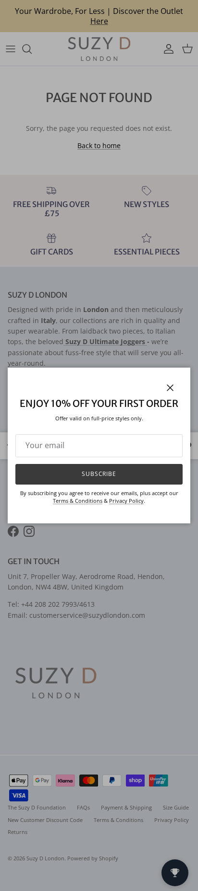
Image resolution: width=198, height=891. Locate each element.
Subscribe (99, 474)
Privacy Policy (126, 500)
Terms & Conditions (77, 500)
